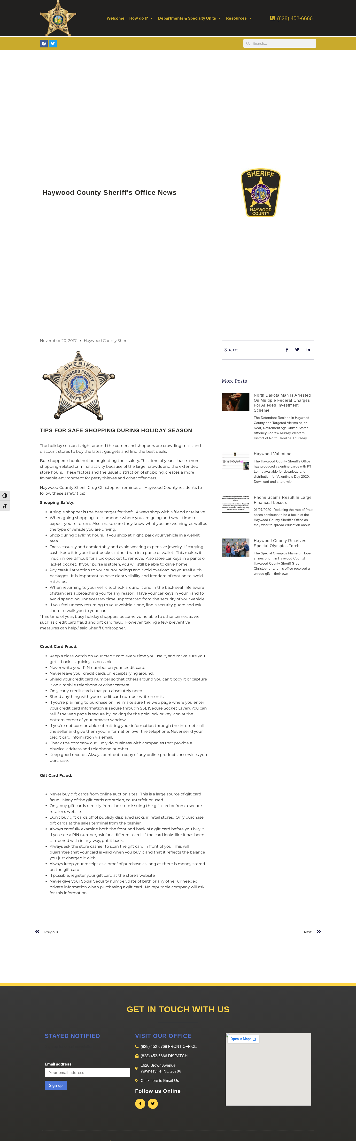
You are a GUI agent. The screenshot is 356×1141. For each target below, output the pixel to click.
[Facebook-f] (140, 1104)
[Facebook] (44, 43)
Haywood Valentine (273, 454)
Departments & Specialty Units (187, 18)
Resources (236, 18)
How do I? (138, 18)
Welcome (115, 18)
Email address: (59, 1064)
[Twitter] (53, 43)
